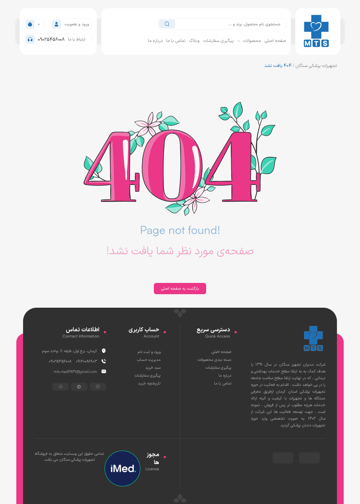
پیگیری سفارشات (218, 40)
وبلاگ (194, 40)
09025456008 (60, 361)
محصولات (252, 40)
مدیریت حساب (149, 359)
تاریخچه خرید (149, 383)
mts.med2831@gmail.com (75, 371)
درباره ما (155, 40)
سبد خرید (153, 367)
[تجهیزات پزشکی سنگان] (313, 338)
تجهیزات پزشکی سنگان (316, 65)
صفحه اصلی (275, 40)
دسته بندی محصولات (214, 359)
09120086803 (86, 361)
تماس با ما (176, 40)
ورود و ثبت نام (149, 351)
